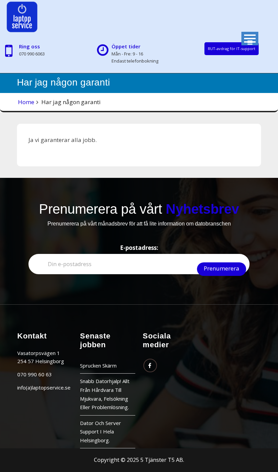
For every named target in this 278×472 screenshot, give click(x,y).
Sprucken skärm (98, 365)
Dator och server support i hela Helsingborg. (100, 432)
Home (26, 102)
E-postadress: (139, 248)
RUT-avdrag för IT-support (231, 48)
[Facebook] (150, 365)
